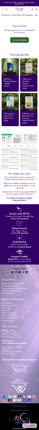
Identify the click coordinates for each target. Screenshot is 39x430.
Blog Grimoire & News (10, 305)
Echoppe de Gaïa (21, 406)
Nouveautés (6, 15)
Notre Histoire (7, 303)
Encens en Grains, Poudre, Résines (14, 288)
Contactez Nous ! (8, 320)
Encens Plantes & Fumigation (22, 15)
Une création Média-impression (19, 428)
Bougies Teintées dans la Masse (13, 283)
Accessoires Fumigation (10, 286)
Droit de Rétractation (10, 315)
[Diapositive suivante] (37, 3)
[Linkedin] (26, 272)
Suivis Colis (6, 310)
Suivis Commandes (9, 313)
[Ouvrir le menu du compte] (32, 9)
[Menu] (2, 9)
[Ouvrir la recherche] (6, 9)
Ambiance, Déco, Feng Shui (12, 291)
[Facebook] (12, 272)
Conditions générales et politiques (19, 410)
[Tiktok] (23, 272)
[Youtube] (19, 272)
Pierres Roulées (7, 293)
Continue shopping (19, 40)
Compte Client (7, 308)
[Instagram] (16, 272)
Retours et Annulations (10, 318)
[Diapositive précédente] (2, 3)
